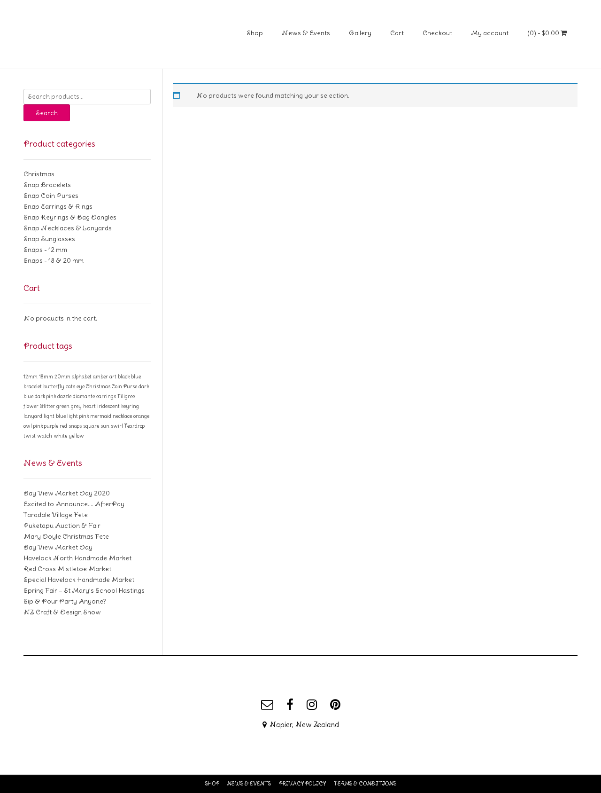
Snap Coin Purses (50, 195)
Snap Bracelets (47, 185)
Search (47, 113)
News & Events (306, 33)
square (91, 426)
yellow (76, 435)
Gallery (360, 33)
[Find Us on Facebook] (289, 705)
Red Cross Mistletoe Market (67, 569)
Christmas (38, 174)
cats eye (75, 386)
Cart (397, 33)
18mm (46, 376)
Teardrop (134, 426)
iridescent (108, 406)
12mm (30, 376)
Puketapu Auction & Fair (61, 525)
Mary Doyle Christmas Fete (66, 536)
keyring (130, 406)
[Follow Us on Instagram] (312, 705)
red (63, 426)
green (62, 406)
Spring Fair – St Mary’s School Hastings (84, 590)
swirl (117, 426)
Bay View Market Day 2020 (66, 493)
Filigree (126, 396)
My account (490, 33)
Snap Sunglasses (49, 239)
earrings (106, 396)
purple (51, 426)
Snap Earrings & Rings (57, 206)
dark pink (45, 396)
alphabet (82, 376)
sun (104, 426)
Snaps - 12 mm (45, 249)
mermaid (100, 416)
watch (44, 435)
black (124, 376)
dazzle (64, 396)
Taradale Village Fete (55, 514)
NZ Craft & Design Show (62, 612)
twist (29, 435)
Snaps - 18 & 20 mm (53, 260)
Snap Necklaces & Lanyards (67, 228)
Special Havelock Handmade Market (78, 579)
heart (89, 406)
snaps (75, 426)
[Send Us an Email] (267, 705)
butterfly (53, 386)
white (60, 435)
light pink (78, 416)
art (112, 376)
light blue (55, 416)
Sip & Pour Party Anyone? (64, 601)
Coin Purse (124, 386)
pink (38, 426)
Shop (255, 33)
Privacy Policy (302, 783)
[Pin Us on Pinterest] (335, 705)
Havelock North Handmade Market (77, 558)
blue (136, 376)
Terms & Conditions (365, 783)
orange (141, 416)
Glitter (47, 406)
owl (27, 426)
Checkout (437, 33)
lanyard (32, 416)
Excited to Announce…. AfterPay (73, 504)
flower (31, 406)
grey (76, 406)
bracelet (32, 386)
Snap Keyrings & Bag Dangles (69, 217)
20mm (62, 376)
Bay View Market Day (57, 547)
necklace (122, 416)
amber (100, 376)
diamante (84, 396)
